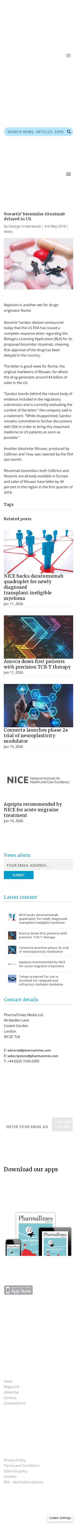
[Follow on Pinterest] (52, 68)
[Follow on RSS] (44, 68)
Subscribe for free (63, 1124)
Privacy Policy (15, 1460)
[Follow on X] (61, 68)
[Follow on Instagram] (15, 1431)
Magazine (11, 1386)
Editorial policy (16, 1471)
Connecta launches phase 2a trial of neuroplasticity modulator (36, 735)
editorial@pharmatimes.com (29, 1050)
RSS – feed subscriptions (23, 1482)
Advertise (11, 1392)
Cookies (10, 1476)
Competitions (15, 1403)
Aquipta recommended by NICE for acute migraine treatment (33, 809)
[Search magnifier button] (69, 132)
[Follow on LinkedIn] (69, 68)
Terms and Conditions (22, 1465)
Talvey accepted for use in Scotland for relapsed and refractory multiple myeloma (41, 980)
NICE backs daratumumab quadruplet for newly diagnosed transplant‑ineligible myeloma (43, 919)
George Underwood (25, 226)
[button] (60, 1518)
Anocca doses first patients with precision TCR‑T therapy (37, 664)
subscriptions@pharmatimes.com (32, 1056)
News (8, 231)
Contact (10, 1397)
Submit (18, 875)
